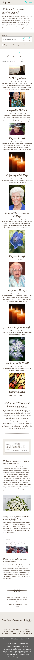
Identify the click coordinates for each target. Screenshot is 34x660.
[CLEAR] (24, 38)
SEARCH (5, 35)
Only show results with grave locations (15, 45)
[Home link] (6, 2)
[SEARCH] (29, 38)
